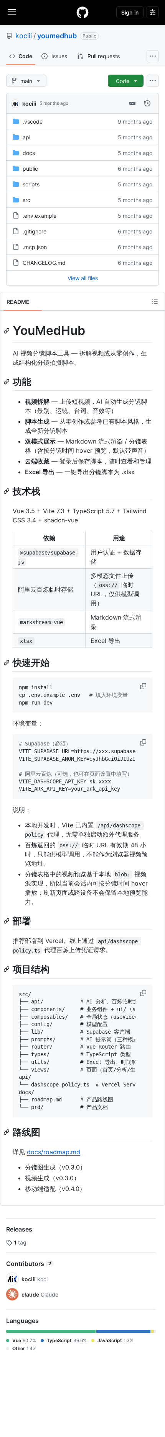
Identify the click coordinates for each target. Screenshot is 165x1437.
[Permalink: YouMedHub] (7, 330)
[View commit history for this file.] (147, 103)
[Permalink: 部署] (7, 920)
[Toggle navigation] (12, 12)
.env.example (39, 215)
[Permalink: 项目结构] (7, 969)
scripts (31, 184)
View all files (83, 278)
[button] (144, 686)
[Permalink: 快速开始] (7, 662)
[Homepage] (82, 12)
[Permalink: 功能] (7, 381)
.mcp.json (35, 247)
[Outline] (155, 301)
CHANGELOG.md (44, 262)
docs (29, 153)
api (26, 137)
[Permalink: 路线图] (7, 1132)
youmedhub (57, 36)
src (26, 200)
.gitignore (34, 231)
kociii (23, 36)
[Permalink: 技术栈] (7, 491)
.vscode (33, 121)
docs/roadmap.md (53, 1152)
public (30, 168)
